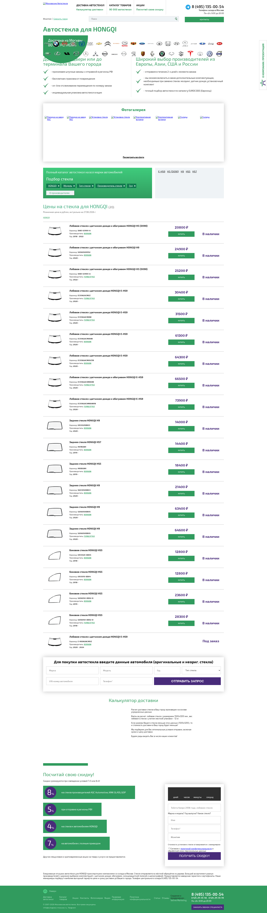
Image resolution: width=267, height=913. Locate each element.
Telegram (72, 908)
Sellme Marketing (178, 900)
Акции (149, 7)
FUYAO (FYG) (89, 277)
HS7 (194, 171)
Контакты (204, 19)
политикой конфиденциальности (196, 848)
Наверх (52, 891)
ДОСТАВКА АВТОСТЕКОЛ (90, 7)
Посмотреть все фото (133, 157)
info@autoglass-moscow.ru (55, 908)
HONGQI (46, 217)
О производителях (59, 193)
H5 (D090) (173, 171)
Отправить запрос (187, 681)
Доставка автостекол (48, 898)
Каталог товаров (120, 7)
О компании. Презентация (263, 61)
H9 (182, 171)
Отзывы (165, 898)
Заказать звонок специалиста (207, 907)
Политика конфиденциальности (140, 898)
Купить (181, 234)
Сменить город (60, 19)
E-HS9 (161, 171)
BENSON (87, 233)
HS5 (188, 171)
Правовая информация (118, 898)
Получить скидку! (194, 856)
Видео (107, 898)
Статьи (157, 898)
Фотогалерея (97, 898)
